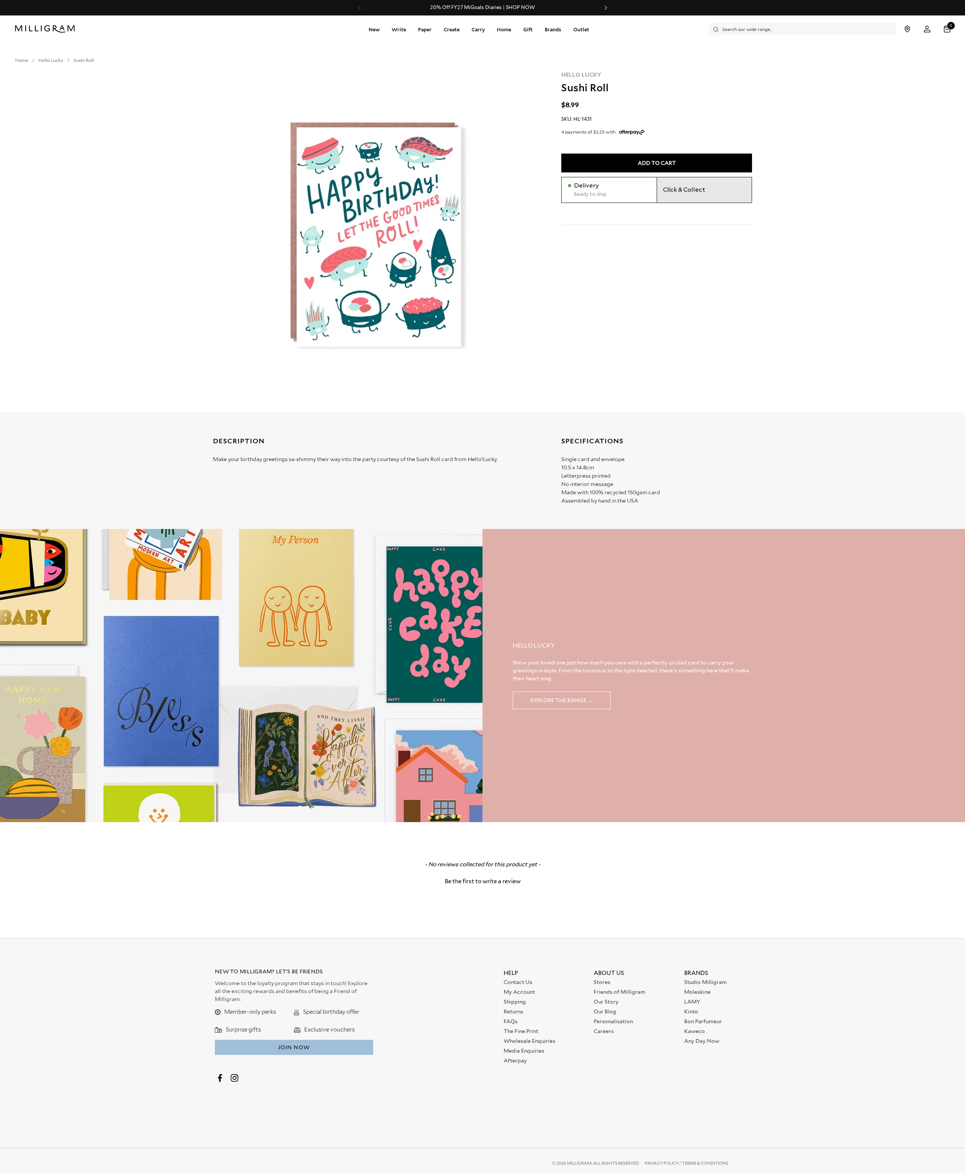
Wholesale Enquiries (529, 1041)
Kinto (691, 1012)
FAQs (511, 1021)
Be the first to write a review (483, 881)
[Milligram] (46, 29)
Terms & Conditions (705, 1163)
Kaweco (694, 1031)
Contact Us (518, 982)
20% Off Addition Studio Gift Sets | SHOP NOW (579, 7)
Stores (602, 982)
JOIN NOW (294, 1047)
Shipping (515, 1002)
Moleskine (697, 992)
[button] (948, 29)
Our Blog (605, 1012)
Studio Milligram (705, 982)
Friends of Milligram (619, 992)
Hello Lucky (581, 75)
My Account (519, 992)
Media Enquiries (524, 1051)
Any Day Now (701, 1041)
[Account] (927, 29)
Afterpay (515, 1061)
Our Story (606, 1002)
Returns (513, 1012)
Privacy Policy (662, 1163)
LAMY (692, 1002)
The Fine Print (521, 1031)
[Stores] (907, 29)
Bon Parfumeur (703, 1021)
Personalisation (613, 1021)
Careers (604, 1031)
